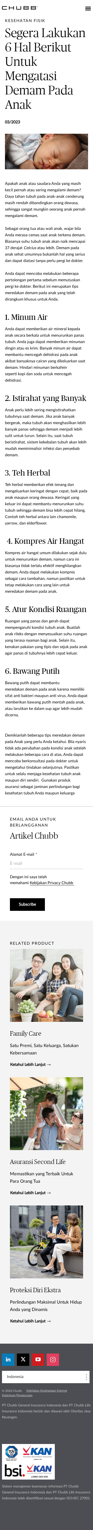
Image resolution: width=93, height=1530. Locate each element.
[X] (23, 1360)
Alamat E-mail (22, 854)
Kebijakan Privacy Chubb (52, 883)
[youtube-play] (38, 1360)
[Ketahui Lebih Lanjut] (46, 1008)
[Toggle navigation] (88, 8)
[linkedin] (8, 1360)
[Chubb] (20, 8)
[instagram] (53, 1360)
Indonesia (15, 1377)
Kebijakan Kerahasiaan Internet (47, 1390)
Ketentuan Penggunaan (17, 1395)
